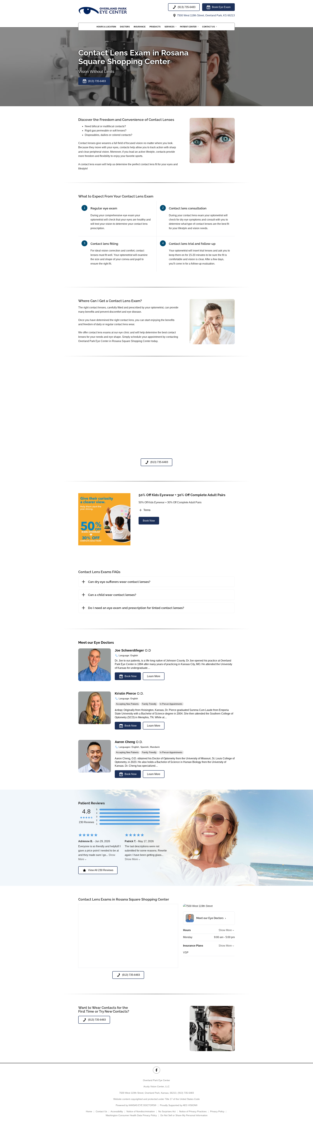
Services (169, 27)
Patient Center (188, 27)
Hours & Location (106, 27)
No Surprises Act (167, 1111)
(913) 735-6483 (186, 1093)
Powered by (136, 1105)
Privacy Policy (217, 1111)
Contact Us (208, 27)
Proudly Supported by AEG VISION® (178, 1105)
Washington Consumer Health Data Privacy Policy (131, 1115)
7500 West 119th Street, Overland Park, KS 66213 (205, 15)
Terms (146, 510)
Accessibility (117, 1111)
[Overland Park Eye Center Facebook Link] (156, 1070)
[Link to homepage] (110, 10)
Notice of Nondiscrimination (141, 1111)
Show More (131, 859)
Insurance (140, 27)
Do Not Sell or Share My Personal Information (184, 1115)
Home (89, 1111)
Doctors (125, 27)
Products (155, 27)
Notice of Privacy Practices (193, 1111)
